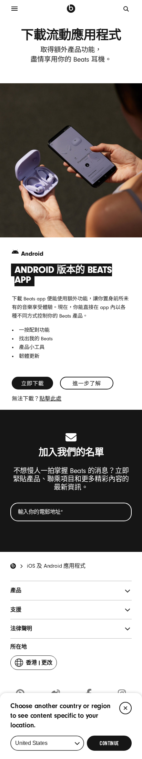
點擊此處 (50, 399)
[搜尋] (126, 9)
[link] (32, 383)
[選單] (14, 8)
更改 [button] (39, 665)
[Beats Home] (13, 566)
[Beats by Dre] (71, 8)
